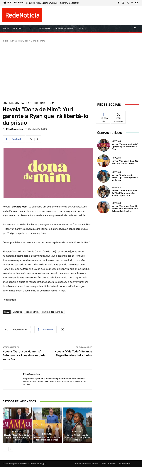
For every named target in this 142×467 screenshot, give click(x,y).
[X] (127, 3)
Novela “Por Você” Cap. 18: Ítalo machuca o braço (47, 438)
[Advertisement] (71, 70)
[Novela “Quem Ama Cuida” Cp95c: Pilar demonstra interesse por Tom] (103, 191)
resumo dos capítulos (52, 311)
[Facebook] (118, 3)
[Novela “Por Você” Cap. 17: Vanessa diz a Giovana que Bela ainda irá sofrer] (103, 207)
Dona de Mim (38, 40)
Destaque (17, 311)
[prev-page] (5, 449)
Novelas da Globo (19, 40)
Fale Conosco (109, 463)
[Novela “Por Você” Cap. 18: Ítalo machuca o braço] (47, 425)
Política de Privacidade (86, 463)
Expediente (125, 463)
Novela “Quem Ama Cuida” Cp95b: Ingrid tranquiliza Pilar (17, 437)
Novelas (8, 103)
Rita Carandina (14, 129)
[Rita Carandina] (13, 379)
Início (5, 40)
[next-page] (11, 449)
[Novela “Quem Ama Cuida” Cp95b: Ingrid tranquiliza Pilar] (17, 425)
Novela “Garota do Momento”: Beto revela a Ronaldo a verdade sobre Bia (24, 355)
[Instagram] (123, 3)
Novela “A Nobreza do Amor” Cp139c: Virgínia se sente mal (77, 437)
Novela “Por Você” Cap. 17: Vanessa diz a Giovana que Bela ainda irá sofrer (125, 208)
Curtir (103, 113)
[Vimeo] (132, 3)
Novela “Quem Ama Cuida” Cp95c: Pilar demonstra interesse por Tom (125, 193)
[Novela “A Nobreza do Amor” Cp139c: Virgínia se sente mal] (77, 425)
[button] (135, 28)
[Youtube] (136, 3)
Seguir (118, 113)
